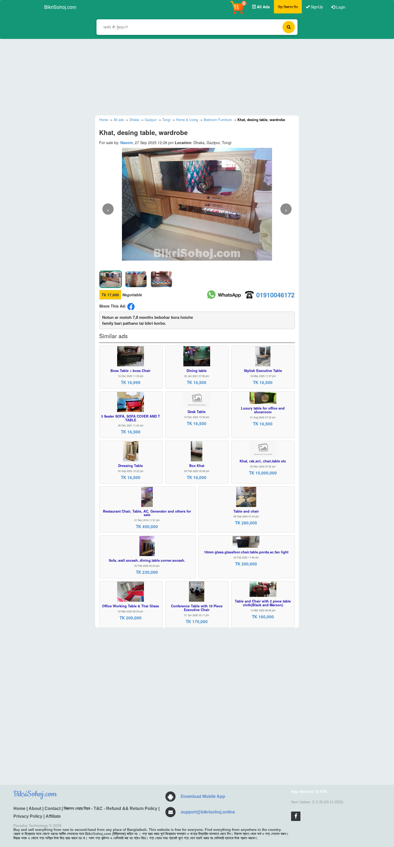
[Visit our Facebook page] (295, 816)
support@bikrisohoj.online (208, 812)
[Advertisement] (193, 76)
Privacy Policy (27, 816)
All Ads (263, 6)
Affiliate (53, 816)
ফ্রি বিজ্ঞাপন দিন (288, 6)
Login (340, 7)
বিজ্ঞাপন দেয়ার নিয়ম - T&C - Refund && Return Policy (110, 808)
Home (19, 808)
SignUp (316, 6)
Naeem (126, 142)
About (35, 808)
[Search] (289, 27)
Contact (52, 808)
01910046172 (275, 294)
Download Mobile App (203, 796)
